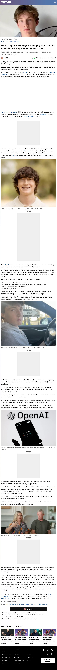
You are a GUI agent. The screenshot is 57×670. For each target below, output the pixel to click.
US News (15, 604)
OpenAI (7, 265)
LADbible (4, 660)
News (15, 39)
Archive (29, 654)
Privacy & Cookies (6, 654)
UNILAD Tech (17, 654)
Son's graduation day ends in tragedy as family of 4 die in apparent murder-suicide (21, 618)
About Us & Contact (18, 663)
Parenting (26, 604)
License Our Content (19, 660)
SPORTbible (5, 663)
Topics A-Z (29, 657)
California (24, 72)
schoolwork (43, 114)
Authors (29, 660)
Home (3, 39)
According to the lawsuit (9, 112)
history (26, 151)
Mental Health (9, 604)
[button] (55, 58)
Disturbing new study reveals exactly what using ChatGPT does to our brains (20, 613)
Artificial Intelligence (42, 604)
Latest (28, 652)
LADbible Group (6, 657)
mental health (28, 116)
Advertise (4, 649)
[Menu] (55, 2)
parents (52, 487)
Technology (9, 39)
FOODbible (16, 657)
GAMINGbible (17, 649)
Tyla (15, 652)
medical (14, 155)
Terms (3, 652)
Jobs (28, 649)
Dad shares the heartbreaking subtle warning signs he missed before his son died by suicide (23, 614)
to (8, 280)
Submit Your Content (47, 660)
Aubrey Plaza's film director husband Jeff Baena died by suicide (17, 616)
